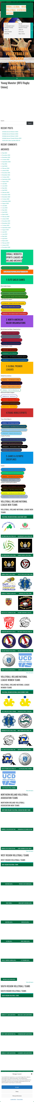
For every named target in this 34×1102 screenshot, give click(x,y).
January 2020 (5, 218)
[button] (31, 1074)
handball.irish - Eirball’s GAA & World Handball (13, 293)
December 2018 (6, 247)
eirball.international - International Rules (12, 310)
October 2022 (5, 159)
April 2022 (4, 166)
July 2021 (4, 183)
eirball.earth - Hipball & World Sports (11, 433)
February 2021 (5, 192)
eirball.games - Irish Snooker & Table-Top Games (14, 446)
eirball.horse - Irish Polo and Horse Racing (12, 489)
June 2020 (4, 207)
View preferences (17, 1096)
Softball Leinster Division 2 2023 (10, 134)
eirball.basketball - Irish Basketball (10, 336)
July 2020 (4, 205)
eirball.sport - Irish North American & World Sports (14, 268)
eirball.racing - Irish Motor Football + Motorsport (14, 496)
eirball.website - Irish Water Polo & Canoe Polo (13, 426)
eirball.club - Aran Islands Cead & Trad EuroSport (14, 313)
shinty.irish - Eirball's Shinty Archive (11, 306)
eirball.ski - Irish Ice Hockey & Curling (11, 340)
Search (2, 120)
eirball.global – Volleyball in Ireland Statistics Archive (17, 58)
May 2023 (4, 153)
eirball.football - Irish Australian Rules (11, 383)
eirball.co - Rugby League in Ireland (11, 386)
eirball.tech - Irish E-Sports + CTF (10, 479)
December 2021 (6, 172)
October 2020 (5, 199)
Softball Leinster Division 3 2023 (10, 131)
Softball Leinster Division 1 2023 (10, 136)
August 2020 (5, 203)
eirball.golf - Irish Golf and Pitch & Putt (11, 443)
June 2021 (4, 186)
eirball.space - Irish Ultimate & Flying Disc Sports (14, 356)
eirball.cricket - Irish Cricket (9, 406)
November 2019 (6, 223)
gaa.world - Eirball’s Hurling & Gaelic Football (13, 290)
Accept (17, 1087)
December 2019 (6, 221)
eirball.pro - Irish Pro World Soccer (10, 390)
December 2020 (6, 194)
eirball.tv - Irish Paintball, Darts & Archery (12, 473)
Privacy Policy (20, 1099)
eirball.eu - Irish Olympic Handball (10, 423)
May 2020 (4, 210)
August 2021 (5, 181)
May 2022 (4, 164)
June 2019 (4, 234)
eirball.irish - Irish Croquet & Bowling (11, 450)
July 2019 (4, 232)
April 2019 (4, 238)
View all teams (29, 672)
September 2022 (6, 161)
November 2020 (6, 196)
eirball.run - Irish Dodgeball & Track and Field (13, 486)
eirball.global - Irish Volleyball (9, 353)
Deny (17, 1091)
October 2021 (5, 177)
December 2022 (6, 155)
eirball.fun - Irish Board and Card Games (12, 476)
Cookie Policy (13, 1099)
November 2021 (6, 175)
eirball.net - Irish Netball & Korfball (10, 379)
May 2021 (4, 188)
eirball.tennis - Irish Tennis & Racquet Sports (13, 439)
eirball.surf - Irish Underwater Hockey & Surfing (14, 430)
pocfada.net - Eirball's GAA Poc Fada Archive (13, 303)
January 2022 (5, 170)
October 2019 (5, 225)
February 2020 (5, 216)
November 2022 (6, 157)
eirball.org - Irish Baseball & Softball (11, 343)
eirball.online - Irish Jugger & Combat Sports (13, 469)
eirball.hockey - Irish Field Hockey (10, 403)
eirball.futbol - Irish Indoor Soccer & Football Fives (14, 360)
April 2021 (4, 190)
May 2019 (4, 236)
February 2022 (5, 168)
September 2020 (6, 201)
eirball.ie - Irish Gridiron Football (10, 333)
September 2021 (6, 179)
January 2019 (5, 245)
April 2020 (4, 212)
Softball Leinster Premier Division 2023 (11, 138)
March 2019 (5, 240)
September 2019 (6, 227)
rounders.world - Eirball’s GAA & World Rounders (14, 296)
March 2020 (5, 214)
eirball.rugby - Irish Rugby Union (10, 400)
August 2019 (5, 229)
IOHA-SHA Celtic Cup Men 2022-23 (11, 140)
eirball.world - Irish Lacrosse (9, 350)
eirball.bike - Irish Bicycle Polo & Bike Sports (13, 493)
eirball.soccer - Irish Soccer (9, 396)
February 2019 (5, 243)
